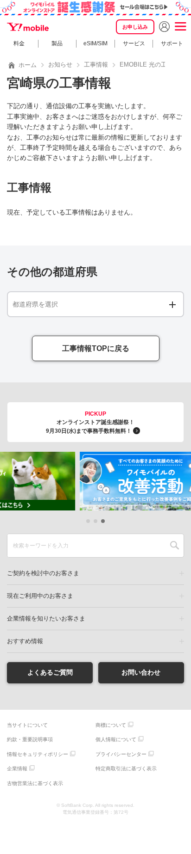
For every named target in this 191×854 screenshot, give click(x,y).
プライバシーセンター (121, 754)
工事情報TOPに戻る (95, 348)
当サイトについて (27, 725)
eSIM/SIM (95, 43)
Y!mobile (28, 27)
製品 (57, 43)
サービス (134, 43)
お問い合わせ (140, 672)
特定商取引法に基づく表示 (126, 768)
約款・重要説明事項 (30, 739)
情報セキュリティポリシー (37, 754)
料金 (19, 43)
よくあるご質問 (50, 672)
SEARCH (174, 545)
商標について (111, 725)
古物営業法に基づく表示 (35, 783)
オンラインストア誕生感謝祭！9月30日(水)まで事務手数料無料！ (90, 422)
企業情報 (17, 768)
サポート (172, 43)
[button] (88, 521)
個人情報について (116, 739)
